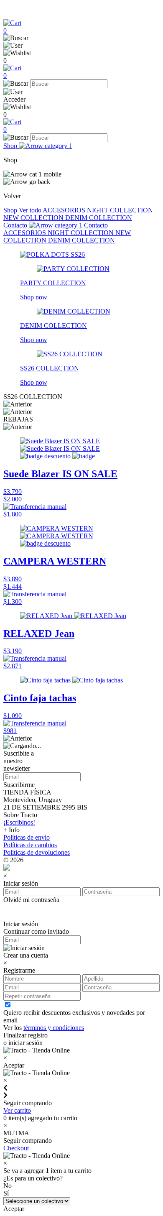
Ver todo (31, 210)
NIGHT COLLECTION (120, 210)
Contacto (16, 225)
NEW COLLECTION (34, 217)
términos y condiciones (53, 1027)
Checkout (16, 1148)
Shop (11, 145)
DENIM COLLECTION (98, 217)
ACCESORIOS (65, 210)
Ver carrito (17, 1110)
